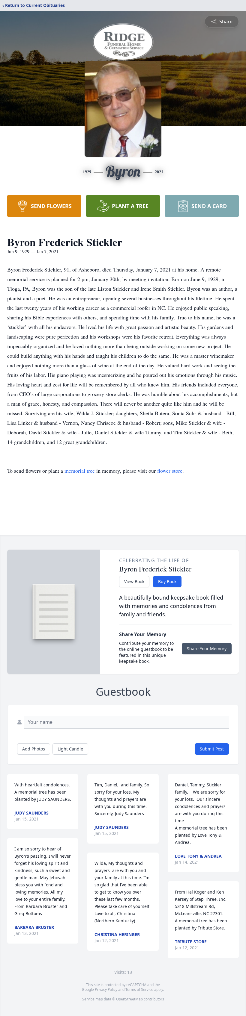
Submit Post (212, 749)
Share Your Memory (206, 648)
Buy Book (167, 581)
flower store (169, 470)
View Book (134, 581)
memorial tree (79, 470)
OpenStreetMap (129, 999)
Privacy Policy (106, 989)
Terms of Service (139, 989)
